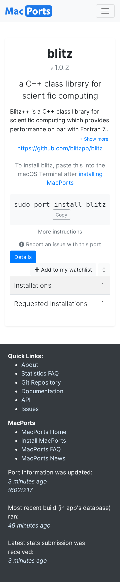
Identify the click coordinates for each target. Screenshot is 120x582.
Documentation (42, 391)
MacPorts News (43, 458)
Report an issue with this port (62, 244)
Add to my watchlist (65, 269)
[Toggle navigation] (105, 11)
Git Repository (41, 382)
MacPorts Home (43, 431)
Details (23, 257)
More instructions (60, 231)
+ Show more (94, 139)
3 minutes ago (27, 560)
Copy (61, 214)
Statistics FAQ (40, 373)
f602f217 (20, 489)
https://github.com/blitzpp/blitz (60, 148)
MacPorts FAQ (41, 449)
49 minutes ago (29, 525)
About (29, 364)
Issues (30, 408)
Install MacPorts (43, 440)
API (26, 399)
